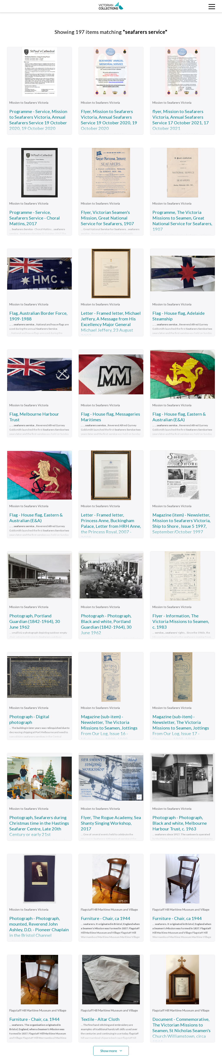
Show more (108, 1051)
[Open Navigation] (194, 6)
